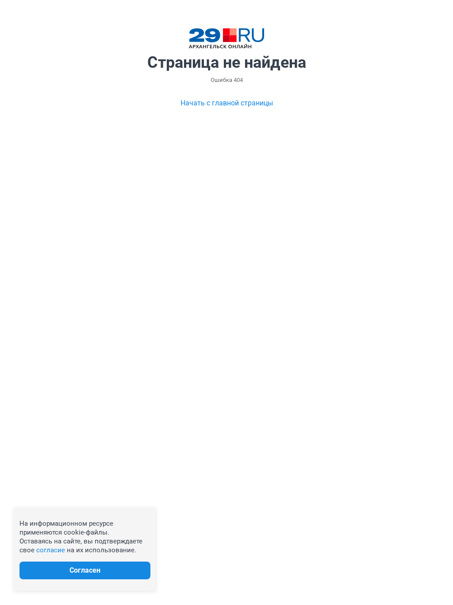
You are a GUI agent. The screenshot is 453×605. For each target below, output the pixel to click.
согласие (50, 550)
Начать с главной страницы (226, 103)
